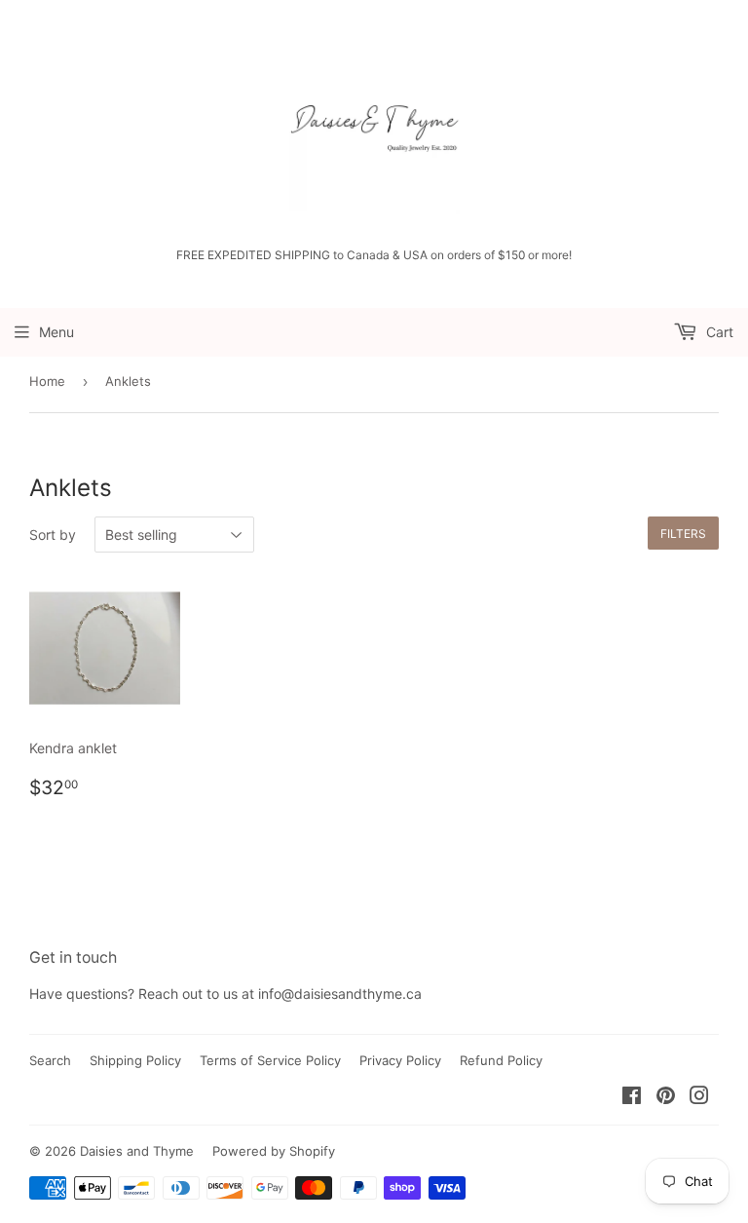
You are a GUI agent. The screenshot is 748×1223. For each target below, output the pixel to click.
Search (50, 1060)
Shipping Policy (135, 1060)
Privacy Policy (400, 1060)
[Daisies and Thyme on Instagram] (699, 1097)
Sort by (52, 534)
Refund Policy (501, 1060)
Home (47, 381)
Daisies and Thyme (137, 1151)
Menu (56, 332)
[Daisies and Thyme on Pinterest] (665, 1097)
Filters (683, 533)
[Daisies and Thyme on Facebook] (631, 1097)
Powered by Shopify (273, 1151)
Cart (717, 332)
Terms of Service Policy (270, 1060)
